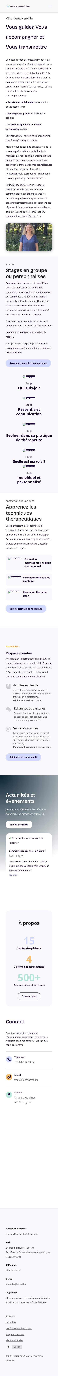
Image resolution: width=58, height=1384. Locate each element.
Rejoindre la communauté (23, 757)
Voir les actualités (19, 824)
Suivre (17, 1346)
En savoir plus (29, 996)
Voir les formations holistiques (26, 608)
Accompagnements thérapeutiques (28, 363)
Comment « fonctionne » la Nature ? (27, 851)
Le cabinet (11, 1322)
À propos (10, 1316)
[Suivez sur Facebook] (8, 1346)
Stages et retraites (15, 1334)
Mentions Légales (14, 1340)
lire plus (13, 874)
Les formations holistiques (19, 1328)
